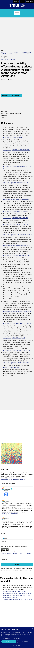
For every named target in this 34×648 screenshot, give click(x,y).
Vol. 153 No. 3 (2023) (8, 60)
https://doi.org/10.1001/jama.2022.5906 (15, 211)
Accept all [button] (8, 641)
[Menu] (17, 13)
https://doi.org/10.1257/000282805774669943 (17, 235)
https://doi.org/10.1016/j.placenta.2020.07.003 (17, 323)
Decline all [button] (25, 641)
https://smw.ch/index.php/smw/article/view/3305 (14, 479)
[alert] (17, 637)
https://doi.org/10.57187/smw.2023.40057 (16, 53)
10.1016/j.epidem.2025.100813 (10, 513)
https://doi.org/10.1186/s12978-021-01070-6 (16, 150)
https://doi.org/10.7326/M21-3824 (13, 137)
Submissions (29, 1)
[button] (17, 538)
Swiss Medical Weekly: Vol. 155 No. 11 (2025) (18, 599)
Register (16, 1)
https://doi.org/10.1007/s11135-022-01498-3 (16, 363)
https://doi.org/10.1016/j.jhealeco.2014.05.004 (17, 245)
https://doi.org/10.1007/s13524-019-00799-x (17, 311)
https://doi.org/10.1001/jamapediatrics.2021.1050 (17, 167)
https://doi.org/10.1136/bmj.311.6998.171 (15, 224)
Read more (10, 635)
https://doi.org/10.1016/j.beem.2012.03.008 (16, 350)
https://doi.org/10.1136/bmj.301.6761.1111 (15, 218)
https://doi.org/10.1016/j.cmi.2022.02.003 (16, 199)
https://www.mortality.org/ (11, 367)
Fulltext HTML (16, 95)
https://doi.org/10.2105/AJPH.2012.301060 (16, 255)
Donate (17, 564)
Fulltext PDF (6, 95)
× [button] (32, 628)
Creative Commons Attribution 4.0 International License (16, 553)
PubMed (4, 559)
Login (22, 1)
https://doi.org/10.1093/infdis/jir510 (14, 338)
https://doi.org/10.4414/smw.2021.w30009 (16, 183)
